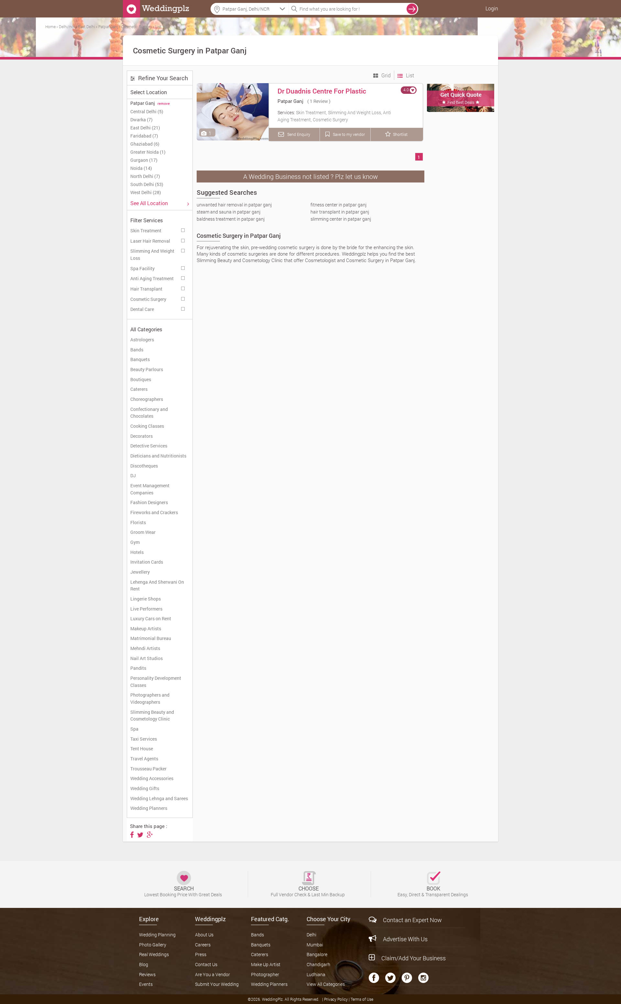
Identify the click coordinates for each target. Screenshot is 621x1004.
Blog (143, 964)
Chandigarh (318, 964)
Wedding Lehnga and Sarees (159, 798)
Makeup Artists (145, 628)
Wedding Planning (157, 935)
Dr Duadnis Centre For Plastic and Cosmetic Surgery (322, 95)
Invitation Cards (146, 562)
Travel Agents (144, 759)
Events (146, 984)
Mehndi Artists (145, 648)
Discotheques (144, 466)
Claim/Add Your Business (413, 958)
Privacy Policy (336, 999)
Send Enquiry (298, 134)
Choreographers (146, 399)
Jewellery (140, 572)
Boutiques (140, 379)
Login (491, 8)
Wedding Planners (148, 808)
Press (200, 954)
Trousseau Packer (148, 769)
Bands (136, 350)
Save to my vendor (348, 134)
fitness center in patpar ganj (338, 205)
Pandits (138, 668)
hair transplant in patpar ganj (339, 212)
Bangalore (317, 954)
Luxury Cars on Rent (150, 618)
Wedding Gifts (144, 788)
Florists (138, 522)
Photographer (265, 974)
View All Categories (326, 984)
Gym (135, 542)
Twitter (390, 978)
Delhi (311, 935)
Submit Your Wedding (217, 984)
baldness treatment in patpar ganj (231, 219)
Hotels (137, 552)
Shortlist (400, 134)
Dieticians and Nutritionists (158, 456)
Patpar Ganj (290, 101)
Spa (134, 729)
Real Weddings (154, 954)
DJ (133, 475)
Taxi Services (143, 739)
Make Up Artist (265, 964)
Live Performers (146, 609)
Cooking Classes (147, 426)
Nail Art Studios (146, 658)
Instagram (423, 978)
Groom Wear (143, 532)
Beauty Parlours (146, 369)
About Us (204, 935)
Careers (203, 945)
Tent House (141, 748)
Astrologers (142, 340)
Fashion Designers (149, 502)
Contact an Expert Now (412, 920)
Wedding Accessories (151, 778)
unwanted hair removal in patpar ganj (234, 205)
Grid (385, 75)
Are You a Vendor (212, 974)
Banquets (140, 359)
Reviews (147, 974)
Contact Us (206, 964)
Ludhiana (316, 974)
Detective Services (148, 446)
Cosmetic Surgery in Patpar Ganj (239, 235)
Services (183, 229)
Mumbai (315, 945)
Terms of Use (362, 999)
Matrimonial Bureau (150, 638)
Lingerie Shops (145, 599)
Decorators (141, 436)
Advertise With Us (405, 939)
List (409, 75)
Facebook (374, 978)
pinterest (407, 978)
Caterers (138, 389)
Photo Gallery (152, 945)
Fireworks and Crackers (154, 512)
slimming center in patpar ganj (340, 219)
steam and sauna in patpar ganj (228, 212)
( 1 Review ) (319, 101)
